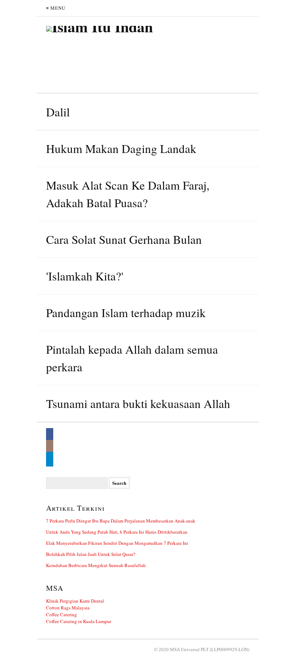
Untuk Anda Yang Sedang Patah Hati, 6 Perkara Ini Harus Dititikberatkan (116, 532)
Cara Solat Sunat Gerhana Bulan (124, 239)
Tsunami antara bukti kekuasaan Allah (138, 403)
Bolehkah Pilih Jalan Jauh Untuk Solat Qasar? (90, 554)
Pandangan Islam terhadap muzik (126, 312)
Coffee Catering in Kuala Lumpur (78, 621)
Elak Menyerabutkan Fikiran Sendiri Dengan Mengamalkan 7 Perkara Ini (117, 543)
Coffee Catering (61, 614)
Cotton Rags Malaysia (68, 607)
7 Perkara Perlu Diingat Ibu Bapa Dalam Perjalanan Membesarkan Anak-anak (120, 521)
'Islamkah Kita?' (84, 276)
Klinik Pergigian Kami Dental (75, 601)
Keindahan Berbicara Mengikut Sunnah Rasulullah (96, 565)
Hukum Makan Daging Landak (121, 148)
